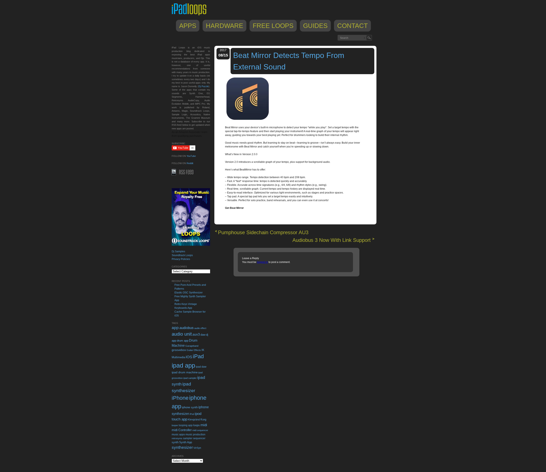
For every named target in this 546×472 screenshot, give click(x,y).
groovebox (179, 350)
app (175, 327)
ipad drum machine (185, 372)
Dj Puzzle (204, 86)
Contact (352, 25)
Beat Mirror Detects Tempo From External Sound (288, 61)
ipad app (183, 365)
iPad (198, 356)
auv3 (196, 334)
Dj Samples (178, 251)
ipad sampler (190, 378)
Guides (315, 25)
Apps (187, 25)
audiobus (186, 328)
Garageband (191, 346)
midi (203, 425)
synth (175, 442)
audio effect (200, 328)
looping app (186, 425)
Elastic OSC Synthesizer (188, 292)
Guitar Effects (194, 350)
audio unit (182, 334)
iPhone (180, 398)
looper (175, 425)
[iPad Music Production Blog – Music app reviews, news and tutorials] (191, 15)
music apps (178, 434)
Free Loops (273, 25)
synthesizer (182, 447)
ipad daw (201, 366)
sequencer (199, 438)
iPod (192, 414)
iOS (189, 357)
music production (195, 434)
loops (196, 425)
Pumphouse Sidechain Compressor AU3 (263, 232)
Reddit (190, 163)
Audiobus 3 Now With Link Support (331, 240)
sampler (187, 438)
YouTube (191, 156)
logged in (262, 262)
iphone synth (190, 407)
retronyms (177, 438)
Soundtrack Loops (182, 255)
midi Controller (182, 430)
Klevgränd (194, 419)
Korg (203, 419)
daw (202, 334)
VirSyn (197, 447)
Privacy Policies (181, 259)
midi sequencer (200, 430)
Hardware (224, 25)
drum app (182, 340)
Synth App (185, 442)
